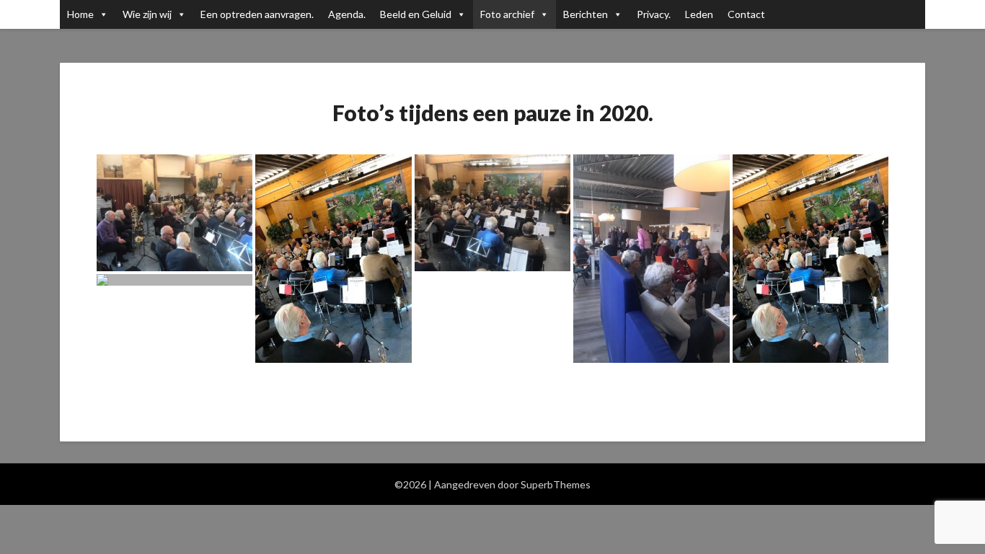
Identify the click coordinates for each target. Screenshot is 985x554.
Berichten (585, 14)
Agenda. (347, 14)
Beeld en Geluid (415, 14)
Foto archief (507, 14)
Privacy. (654, 14)
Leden (699, 14)
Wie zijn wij (147, 14)
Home (80, 14)
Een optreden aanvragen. (257, 14)
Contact (746, 14)
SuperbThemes (556, 484)
